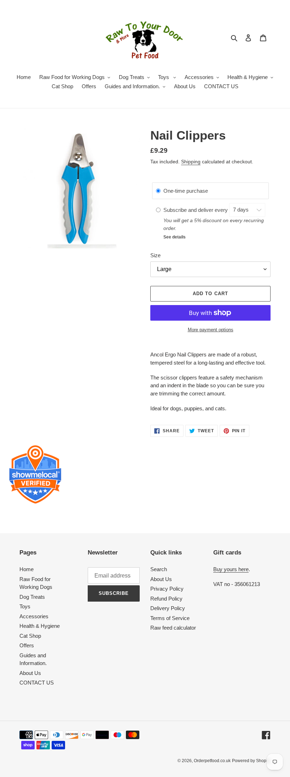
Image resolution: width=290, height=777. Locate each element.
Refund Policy (166, 599)
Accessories (33, 616)
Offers (26, 645)
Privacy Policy (167, 589)
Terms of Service (170, 618)
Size (155, 255)
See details (174, 237)
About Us (30, 673)
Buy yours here (231, 569)
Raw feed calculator (173, 628)
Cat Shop (30, 636)
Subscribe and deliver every (196, 210)
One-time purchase (185, 191)
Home (26, 569)
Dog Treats (32, 597)
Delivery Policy (167, 608)
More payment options (210, 329)
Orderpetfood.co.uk (212, 760)
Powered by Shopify (251, 760)
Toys (24, 606)
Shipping (191, 161)
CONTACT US (36, 683)
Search (158, 569)
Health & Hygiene (39, 626)
